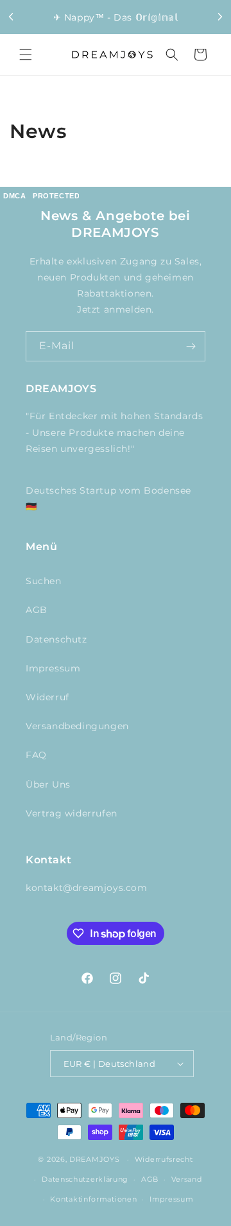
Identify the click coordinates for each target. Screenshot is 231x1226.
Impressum (53, 668)
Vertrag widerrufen (71, 813)
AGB (36, 610)
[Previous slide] (11, 16)
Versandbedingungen (77, 726)
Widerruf (47, 697)
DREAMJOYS (94, 1159)
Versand (186, 1179)
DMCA (14, 196)
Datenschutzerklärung (85, 1179)
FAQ (36, 755)
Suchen (44, 581)
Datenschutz (56, 639)
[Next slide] (219, 16)
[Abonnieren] (190, 346)
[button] (26, 54)
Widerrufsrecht (164, 1159)
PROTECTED (56, 196)
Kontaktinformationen (93, 1199)
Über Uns (48, 784)
